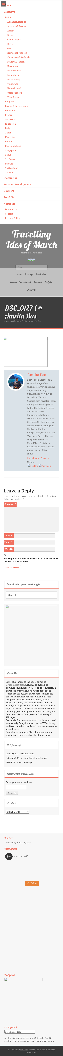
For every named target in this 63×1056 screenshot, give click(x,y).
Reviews (9, 190)
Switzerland (11, 168)
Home (7, 5)
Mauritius (10, 137)
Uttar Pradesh (14, 92)
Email (8, 542)
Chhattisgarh (14, 39)
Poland (9, 141)
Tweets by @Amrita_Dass (17, 842)
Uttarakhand (14, 88)
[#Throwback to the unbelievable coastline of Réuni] (44, 869)
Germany (10, 119)
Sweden (9, 163)
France (8, 115)
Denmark (10, 110)
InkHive (24, 1049)
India (8, 17)
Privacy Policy (12, 218)
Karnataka (12, 66)
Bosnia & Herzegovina (16, 106)
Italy (7, 128)
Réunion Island (13, 146)
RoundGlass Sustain (16, 684)
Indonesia (10, 123)
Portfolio (9, 197)
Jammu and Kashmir (18, 57)
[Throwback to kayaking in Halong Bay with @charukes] (44, 877)
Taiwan (9, 172)
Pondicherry (14, 79)
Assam (10, 30)
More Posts (33, 458)
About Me (9, 203)
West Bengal (13, 97)
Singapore (10, 150)
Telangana (12, 83)
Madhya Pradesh (16, 61)
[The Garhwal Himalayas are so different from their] (18, 864)
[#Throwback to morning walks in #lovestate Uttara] (18, 869)
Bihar (10, 35)
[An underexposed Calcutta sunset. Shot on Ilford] (44, 864)
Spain (8, 154)
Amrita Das (36, 321)
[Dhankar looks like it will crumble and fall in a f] (18, 873)
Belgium (9, 101)
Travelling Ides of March (31, 239)
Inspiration (11, 177)
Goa (9, 48)
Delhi (10, 44)
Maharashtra (14, 70)
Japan (8, 132)
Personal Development (17, 184)
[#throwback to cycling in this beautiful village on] (18, 877)
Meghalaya (13, 75)
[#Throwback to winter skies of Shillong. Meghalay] (44, 873)
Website (44, 458)
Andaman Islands (16, 21)
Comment (10, 504)
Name (8, 535)
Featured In (11, 209)
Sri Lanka (10, 159)
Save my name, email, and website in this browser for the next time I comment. (31, 560)
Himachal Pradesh (17, 52)
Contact (9, 213)
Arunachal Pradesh (17, 26)
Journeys (9, 11)
